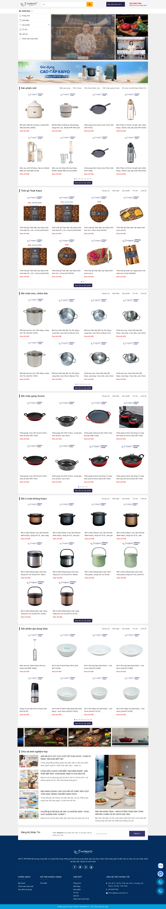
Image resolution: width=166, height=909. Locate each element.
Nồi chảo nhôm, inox (92, 88)
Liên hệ (25, 34)
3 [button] (81, 384)
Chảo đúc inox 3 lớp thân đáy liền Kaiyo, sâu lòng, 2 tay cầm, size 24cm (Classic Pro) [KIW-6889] (98, 374)
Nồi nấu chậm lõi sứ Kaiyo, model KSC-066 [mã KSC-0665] (34, 126)
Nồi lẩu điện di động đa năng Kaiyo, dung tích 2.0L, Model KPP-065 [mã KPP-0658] (66, 126)
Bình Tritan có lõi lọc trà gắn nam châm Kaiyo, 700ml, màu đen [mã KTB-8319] (131, 169)
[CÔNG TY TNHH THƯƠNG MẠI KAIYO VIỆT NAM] (29, 4)
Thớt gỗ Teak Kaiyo (31, 190)
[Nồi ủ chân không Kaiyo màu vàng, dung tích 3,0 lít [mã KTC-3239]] (35, 594)
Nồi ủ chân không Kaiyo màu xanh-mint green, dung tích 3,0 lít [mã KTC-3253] (98, 573)
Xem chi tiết (24, 131)
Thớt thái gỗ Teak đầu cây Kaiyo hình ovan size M (130, 229)
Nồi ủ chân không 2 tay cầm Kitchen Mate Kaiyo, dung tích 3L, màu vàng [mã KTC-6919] (35, 534)
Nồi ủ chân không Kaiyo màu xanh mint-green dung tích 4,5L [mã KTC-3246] (131, 573)
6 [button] (89, 384)
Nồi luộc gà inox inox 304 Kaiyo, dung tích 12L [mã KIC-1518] (34, 374)
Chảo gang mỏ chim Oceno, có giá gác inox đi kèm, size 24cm (67, 477)
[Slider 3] (83, 37)
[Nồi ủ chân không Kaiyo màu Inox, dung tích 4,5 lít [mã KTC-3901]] (35, 555)
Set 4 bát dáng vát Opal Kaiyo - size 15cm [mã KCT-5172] (98, 710)
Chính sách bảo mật (25, 886)
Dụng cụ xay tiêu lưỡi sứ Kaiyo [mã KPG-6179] (33, 710)
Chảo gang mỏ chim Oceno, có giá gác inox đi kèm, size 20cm (67, 434)
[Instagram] (86, 867)
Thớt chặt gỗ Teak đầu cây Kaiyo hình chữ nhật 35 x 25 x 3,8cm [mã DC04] (66, 229)
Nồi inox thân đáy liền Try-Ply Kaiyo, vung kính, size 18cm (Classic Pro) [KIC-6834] (98, 331)
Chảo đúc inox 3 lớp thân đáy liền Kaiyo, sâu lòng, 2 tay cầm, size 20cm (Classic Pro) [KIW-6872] (131, 331)
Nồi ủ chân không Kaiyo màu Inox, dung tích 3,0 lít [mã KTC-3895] (66, 573)
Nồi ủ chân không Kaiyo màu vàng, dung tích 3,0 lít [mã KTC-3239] (34, 612)
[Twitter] (80, 867)
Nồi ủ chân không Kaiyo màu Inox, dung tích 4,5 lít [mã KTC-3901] (34, 573)
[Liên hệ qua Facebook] (160, 874)
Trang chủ (26, 16)
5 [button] (86, 384)
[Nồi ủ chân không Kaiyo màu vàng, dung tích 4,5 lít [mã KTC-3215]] (67, 594)
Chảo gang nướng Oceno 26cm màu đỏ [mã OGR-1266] (98, 434)
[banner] (39, 737)
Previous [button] (18, 737)
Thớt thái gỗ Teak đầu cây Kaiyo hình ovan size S (98, 272)
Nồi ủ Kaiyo (77, 88)
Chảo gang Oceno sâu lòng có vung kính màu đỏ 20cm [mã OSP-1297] (98, 477)
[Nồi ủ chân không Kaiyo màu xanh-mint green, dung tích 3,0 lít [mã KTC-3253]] (99, 555)
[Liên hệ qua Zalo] (160, 866)
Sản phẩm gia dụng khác (34, 628)
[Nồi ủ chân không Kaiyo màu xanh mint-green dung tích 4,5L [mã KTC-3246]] (131, 555)
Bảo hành (21, 883)
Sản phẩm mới (28, 88)
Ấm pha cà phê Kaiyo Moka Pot (134, 88)
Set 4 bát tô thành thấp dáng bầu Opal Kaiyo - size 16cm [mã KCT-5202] (67, 710)
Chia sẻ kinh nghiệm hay (34, 751)
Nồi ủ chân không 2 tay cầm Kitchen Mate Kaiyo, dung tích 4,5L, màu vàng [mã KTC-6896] (130, 534)
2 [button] (84, 281)
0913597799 (113, 889)
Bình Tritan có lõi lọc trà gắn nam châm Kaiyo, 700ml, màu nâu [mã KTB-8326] (131, 126)
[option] (83, 37)
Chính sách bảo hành (30, 39)
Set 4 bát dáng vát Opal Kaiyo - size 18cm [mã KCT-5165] (130, 710)
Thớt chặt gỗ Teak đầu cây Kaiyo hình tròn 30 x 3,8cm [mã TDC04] (98, 229)
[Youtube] (91, 867)
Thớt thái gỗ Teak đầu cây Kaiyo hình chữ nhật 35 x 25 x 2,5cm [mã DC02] (34, 272)
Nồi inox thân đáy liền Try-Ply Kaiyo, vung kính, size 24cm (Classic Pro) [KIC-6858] (65, 331)
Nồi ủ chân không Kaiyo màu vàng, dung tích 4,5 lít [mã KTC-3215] (66, 612)
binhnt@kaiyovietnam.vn (118, 893)
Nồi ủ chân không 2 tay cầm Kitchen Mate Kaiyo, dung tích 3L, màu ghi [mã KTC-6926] (67, 534)
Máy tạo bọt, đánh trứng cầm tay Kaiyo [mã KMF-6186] (32, 667)
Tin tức (24, 29)
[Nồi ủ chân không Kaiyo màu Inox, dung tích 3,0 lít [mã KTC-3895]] (67, 555)
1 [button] (81, 281)
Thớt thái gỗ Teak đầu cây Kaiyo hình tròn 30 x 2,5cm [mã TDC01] (66, 272)
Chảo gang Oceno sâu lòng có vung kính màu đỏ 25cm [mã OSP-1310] (130, 477)
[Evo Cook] (132, 25)
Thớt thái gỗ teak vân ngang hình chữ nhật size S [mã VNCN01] (130, 272)
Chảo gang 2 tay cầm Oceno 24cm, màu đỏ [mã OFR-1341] (33, 477)
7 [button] (91, 719)
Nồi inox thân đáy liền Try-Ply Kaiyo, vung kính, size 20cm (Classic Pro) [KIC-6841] (65, 374)
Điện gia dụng (65, 88)
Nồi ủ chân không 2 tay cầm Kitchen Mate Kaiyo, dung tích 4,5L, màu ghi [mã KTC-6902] (99, 534)
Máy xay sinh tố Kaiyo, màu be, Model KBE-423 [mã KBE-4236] (34, 169)
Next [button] (148, 737)
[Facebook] (75, 867)
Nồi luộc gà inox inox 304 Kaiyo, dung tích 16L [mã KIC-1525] (34, 331)
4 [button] (84, 384)
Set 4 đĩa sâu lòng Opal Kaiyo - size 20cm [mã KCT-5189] (130, 667)
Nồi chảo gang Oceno (111, 88)
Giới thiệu (25, 20)
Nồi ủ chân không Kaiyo (34, 498)
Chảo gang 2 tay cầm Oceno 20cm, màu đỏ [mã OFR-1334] (33, 434)
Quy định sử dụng (25, 889)
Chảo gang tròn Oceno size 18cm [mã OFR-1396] (98, 169)
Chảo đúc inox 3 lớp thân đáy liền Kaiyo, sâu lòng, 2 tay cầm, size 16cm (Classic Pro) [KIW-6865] (130, 374)
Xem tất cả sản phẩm (83, 183)
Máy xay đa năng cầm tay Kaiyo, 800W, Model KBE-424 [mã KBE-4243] (64, 169)
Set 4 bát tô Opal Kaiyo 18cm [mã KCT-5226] (65, 667)
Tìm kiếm (43, 883)
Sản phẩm (26, 25)
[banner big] (83, 72)
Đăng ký (137, 833)
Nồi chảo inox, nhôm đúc (34, 293)
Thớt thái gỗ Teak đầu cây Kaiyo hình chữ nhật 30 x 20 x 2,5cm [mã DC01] (34, 229)
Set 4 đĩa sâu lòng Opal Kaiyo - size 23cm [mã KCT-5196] (98, 667)
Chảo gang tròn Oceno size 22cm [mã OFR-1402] (98, 126)
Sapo (106, 907)
